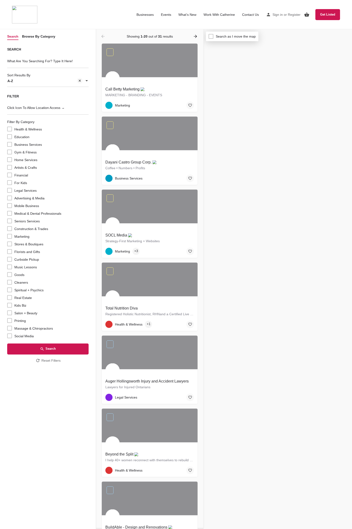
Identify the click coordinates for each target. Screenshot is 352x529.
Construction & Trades (31, 229)
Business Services (28, 144)
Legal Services (25, 190)
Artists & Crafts (25, 167)
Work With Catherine (219, 15)
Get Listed (327, 14)
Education (21, 137)
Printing (20, 321)
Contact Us (250, 15)
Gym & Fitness (25, 152)
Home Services (25, 160)
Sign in (278, 15)
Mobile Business (26, 206)
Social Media (24, 336)
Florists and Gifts (27, 252)
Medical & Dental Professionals (37, 213)
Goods (19, 275)
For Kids (20, 183)
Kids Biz (20, 305)
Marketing (21, 236)
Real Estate (23, 298)
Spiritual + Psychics (29, 290)
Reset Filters (51, 360)
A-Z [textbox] (10, 81)
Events (166, 15)
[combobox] (48, 81)
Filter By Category (20, 122)
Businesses (145, 15)
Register (294, 15)
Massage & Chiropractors (33, 328)
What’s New (187, 15)
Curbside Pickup (26, 259)
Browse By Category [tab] (38, 36)
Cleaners (21, 282)
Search (50, 348)
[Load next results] (196, 36)
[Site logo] (25, 14)
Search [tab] (12, 36)
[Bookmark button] (190, 105)
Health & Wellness (28, 129)
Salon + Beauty (25, 313)
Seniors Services (27, 221)
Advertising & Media (29, 198)
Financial (21, 175)
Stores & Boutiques (28, 244)
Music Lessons (25, 267)
